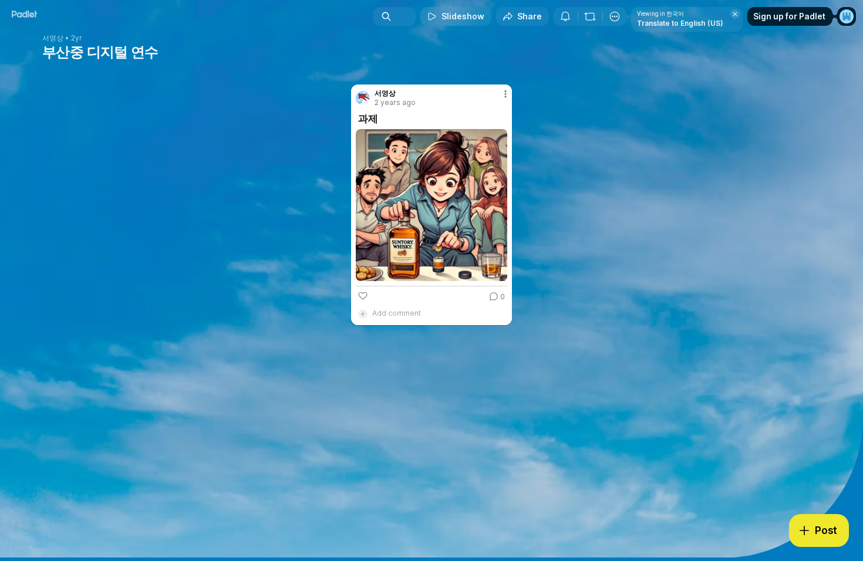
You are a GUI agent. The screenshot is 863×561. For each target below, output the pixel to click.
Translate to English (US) (680, 23)
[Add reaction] (363, 296)
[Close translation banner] (735, 14)
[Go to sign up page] (846, 16)
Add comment (396, 313)
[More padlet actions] (614, 16)
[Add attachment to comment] (363, 313)
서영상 (52, 38)
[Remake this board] (590, 16)
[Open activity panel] (565, 16)
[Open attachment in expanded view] (431, 205)
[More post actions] (505, 94)
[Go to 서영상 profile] (363, 98)
